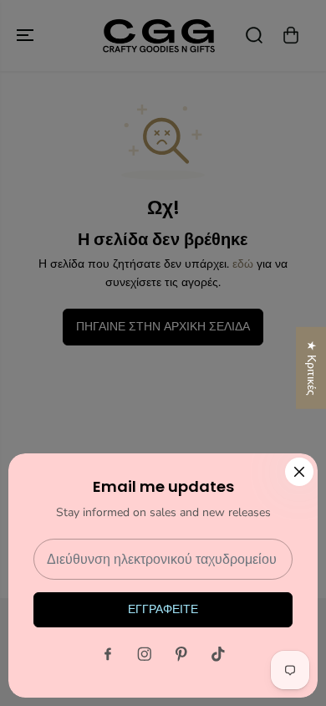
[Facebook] (107, 654)
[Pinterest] (181, 654)
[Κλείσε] (299, 471)
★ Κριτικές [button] (311, 368)
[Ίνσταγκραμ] (144, 654)
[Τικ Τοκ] (218, 654)
